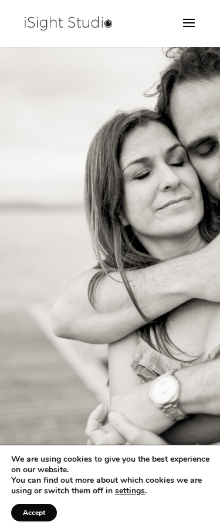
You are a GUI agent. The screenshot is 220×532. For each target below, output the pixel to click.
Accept (34, 512)
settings (130, 491)
